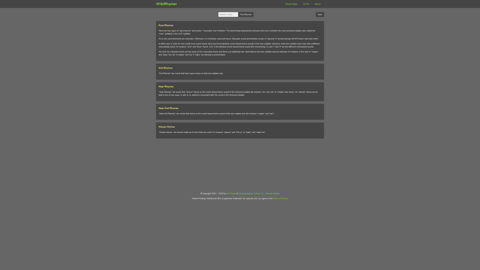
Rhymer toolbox (273, 193)
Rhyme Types (292, 4)
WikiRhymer (166, 4)
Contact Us (258, 193)
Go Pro (306, 4)
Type (320, 14)
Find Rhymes (246, 14)
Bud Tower (231, 193)
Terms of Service (280, 198)
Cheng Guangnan (245, 193)
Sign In (317, 4)
